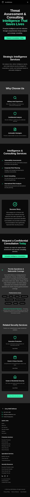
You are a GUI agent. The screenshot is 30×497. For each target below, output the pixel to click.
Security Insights (5, 429)
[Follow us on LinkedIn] (2, 476)
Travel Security (5, 458)
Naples (15, 303)
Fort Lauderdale (9, 299)
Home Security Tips (6, 471)
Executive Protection (6, 440)
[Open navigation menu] (27, 2)
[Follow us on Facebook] (7, 476)
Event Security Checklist (7, 469)
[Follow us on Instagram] (5, 476)
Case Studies (23, 491)
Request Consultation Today (15, 38)
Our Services (4, 427)
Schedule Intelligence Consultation (15, 256)
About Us (4, 425)
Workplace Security (6, 445)
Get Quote (4, 433)
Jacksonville (24, 296)
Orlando (4, 296)
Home (3, 423)
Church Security (5, 449)
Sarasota (22, 303)
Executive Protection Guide (8, 467)
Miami (11, 296)
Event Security (5, 441)
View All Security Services (15, 396)
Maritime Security (5, 456)
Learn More (15, 348)
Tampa (17, 296)
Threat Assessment (6, 460)
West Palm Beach (20, 299)
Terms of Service (15, 491)
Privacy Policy (7, 491)
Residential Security (6, 443)
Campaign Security (6, 473)
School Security (5, 447)
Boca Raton (8, 303)
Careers (3, 431)
